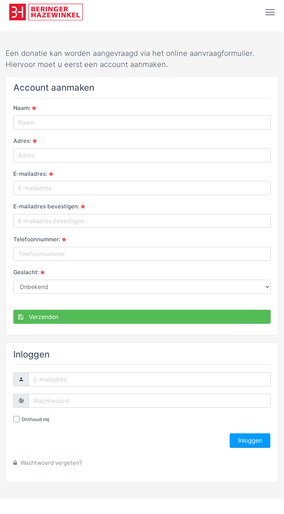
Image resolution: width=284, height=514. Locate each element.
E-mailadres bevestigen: (46, 206)
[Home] (46, 12)
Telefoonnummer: (36, 239)
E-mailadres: (30, 173)
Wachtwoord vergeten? (50, 462)
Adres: (22, 140)
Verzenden (40, 316)
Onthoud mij (35, 419)
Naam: (21, 107)
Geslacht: (26, 272)
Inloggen (250, 440)
